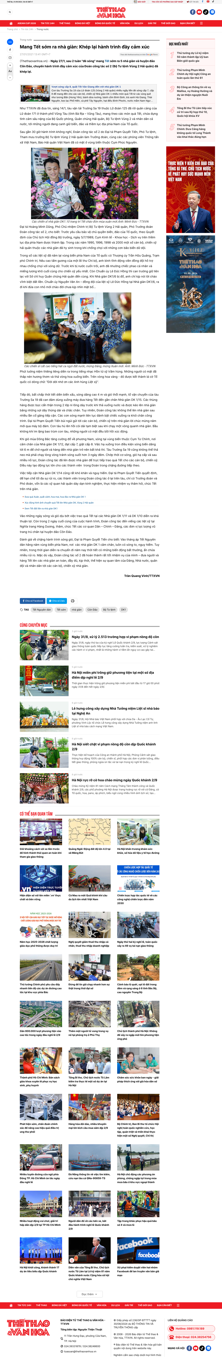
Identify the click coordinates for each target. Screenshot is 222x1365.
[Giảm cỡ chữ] (10, 77)
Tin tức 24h (47, 23)
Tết (107, 61)
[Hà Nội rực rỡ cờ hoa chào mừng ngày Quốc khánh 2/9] (44, 788)
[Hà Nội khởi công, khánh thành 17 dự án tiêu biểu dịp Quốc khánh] (41, 1250)
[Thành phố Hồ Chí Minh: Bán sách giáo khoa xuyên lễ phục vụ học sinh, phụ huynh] (41, 1060)
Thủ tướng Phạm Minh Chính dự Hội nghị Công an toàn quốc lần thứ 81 (194, 73)
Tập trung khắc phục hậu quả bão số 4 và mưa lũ (137, 1222)
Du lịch (139, 23)
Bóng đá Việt (82, 23)
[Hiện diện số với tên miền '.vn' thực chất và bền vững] (41, 878)
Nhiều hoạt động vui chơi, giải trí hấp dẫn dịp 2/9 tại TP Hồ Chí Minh (40, 1222)
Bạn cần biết (187, 23)
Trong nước (43, 29)
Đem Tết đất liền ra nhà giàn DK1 (41, 508)
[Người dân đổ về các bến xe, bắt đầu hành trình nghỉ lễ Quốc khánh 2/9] (90, 1204)
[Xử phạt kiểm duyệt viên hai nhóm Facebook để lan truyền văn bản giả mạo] (138, 1250)
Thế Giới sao (168, 23)
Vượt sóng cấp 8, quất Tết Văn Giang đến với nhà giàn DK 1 (87, 86)
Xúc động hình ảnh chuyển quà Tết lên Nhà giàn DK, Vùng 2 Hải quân (59, 503)
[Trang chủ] (11, 23)
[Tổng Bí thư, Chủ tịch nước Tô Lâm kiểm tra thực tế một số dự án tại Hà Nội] (90, 1060)
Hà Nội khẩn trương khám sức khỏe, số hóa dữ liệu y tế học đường (138, 850)
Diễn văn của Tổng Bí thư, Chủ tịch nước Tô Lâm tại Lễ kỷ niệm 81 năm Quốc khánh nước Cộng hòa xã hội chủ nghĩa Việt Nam (89, 1273)
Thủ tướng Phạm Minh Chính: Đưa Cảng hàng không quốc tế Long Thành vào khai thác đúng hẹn (194, 130)
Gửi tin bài (194, 2)
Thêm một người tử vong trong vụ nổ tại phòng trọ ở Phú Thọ (88, 1033)
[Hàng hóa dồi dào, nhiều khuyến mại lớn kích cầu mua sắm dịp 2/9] (90, 1107)
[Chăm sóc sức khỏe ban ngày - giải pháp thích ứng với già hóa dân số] (138, 1060)
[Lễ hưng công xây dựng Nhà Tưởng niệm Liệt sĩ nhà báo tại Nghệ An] (44, 717)
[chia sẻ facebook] (10, 50)
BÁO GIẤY (142, 2)
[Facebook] (202, 2)
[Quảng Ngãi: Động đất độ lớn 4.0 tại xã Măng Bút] (90, 832)
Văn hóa (125, 23)
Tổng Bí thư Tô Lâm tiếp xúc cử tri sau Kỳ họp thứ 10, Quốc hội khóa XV (194, 111)
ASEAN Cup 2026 (27, 23)
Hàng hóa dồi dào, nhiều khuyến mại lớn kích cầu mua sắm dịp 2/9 (88, 1125)
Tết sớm (61, 609)
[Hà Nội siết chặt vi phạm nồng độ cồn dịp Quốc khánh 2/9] (44, 752)
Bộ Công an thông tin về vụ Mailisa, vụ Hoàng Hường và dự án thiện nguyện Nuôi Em (194, 92)
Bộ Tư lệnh (109, 609)
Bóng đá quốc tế (105, 23)
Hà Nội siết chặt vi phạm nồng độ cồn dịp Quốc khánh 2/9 (114, 746)
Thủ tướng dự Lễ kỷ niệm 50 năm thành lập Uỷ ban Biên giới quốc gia (193, 56)
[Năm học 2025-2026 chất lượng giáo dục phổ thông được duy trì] (41, 925)
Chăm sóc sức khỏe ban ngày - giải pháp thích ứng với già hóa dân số (138, 1079)
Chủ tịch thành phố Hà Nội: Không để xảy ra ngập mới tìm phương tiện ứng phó (138, 1035)
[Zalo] (212, 12)
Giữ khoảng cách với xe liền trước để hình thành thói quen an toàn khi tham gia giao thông (41, 852)
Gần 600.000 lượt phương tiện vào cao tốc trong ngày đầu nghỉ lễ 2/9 (40, 1033)
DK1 (123, 609)
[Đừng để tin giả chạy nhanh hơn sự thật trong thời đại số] (90, 967)
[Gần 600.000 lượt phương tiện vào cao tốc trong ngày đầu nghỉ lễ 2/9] (41, 1014)
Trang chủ (12, 29)
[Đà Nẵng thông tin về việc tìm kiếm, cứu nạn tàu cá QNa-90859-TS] (90, 1157)
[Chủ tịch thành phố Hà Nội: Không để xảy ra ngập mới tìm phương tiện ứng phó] (138, 1014)
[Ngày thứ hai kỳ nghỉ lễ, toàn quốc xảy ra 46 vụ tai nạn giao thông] (138, 925)
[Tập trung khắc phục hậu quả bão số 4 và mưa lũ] (138, 1204)
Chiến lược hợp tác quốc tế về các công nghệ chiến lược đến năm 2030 (137, 899)
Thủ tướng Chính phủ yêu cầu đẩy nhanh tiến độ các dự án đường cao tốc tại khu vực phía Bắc (41, 988)
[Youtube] (208, 2)
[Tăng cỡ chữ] (10, 65)
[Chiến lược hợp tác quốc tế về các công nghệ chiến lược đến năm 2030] (138, 878)
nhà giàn (77, 609)
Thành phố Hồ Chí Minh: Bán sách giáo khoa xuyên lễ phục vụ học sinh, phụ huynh (40, 1081)
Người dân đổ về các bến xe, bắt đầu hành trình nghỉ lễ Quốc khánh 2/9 (89, 1224)
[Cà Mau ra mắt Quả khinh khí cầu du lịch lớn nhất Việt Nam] (90, 878)
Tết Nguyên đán (42, 609)
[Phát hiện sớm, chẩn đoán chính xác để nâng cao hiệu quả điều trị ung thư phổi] (41, 1107)
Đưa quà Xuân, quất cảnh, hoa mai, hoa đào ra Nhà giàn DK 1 (55, 497)
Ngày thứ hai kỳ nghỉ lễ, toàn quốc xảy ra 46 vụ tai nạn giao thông (137, 943)
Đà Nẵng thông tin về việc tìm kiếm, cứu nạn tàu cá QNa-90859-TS (89, 1176)
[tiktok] (206, 12)
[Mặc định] (10, 71)
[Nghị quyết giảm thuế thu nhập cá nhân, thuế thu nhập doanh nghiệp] (90, 925)
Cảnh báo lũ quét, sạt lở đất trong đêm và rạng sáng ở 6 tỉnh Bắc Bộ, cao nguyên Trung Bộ (137, 988)
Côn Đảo (92, 609)
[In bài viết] (10, 57)
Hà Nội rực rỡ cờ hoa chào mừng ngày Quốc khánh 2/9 (114, 780)
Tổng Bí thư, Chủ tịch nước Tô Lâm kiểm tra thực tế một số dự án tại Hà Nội (89, 1081)
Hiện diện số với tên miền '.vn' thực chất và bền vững (40, 897)
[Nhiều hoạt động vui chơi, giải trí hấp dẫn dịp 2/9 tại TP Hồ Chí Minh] (41, 1204)
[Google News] (139, 55)
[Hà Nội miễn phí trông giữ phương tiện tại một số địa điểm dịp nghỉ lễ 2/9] (44, 681)
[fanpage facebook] (193, 12)
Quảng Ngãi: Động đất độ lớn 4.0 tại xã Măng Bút (90, 850)
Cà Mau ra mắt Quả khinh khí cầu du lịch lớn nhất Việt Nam (88, 897)
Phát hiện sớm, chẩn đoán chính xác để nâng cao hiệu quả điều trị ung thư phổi (39, 1127)
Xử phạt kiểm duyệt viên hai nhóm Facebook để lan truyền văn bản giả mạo (138, 1271)
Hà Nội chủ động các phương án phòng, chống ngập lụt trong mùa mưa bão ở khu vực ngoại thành (137, 1178)
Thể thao (64, 23)
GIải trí (152, 23)
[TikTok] (214, 2)
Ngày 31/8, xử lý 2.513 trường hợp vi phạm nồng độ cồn (115, 637)
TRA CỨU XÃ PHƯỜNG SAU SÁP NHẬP (167, 2)
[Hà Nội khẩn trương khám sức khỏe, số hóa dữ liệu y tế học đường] (138, 832)
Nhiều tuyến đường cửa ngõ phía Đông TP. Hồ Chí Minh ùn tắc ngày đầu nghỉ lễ (40, 1178)
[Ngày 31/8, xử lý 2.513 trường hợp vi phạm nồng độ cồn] (44, 645)
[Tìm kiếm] (10, 12)
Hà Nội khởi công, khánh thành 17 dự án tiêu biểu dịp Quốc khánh (39, 1269)
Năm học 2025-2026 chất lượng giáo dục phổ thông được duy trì (39, 943)
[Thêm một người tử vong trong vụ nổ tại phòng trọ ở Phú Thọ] (90, 1014)
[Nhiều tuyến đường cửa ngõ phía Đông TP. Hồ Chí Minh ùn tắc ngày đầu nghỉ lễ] (41, 1157)
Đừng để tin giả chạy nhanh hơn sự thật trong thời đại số (89, 986)
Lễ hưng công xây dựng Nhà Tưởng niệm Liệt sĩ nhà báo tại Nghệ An (115, 711)
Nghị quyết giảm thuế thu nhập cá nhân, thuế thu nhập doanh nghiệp (89, 943)
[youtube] (199, 12)
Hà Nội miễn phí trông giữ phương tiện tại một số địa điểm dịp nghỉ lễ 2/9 (113, 675)
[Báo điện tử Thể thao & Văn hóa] (111, 12)
